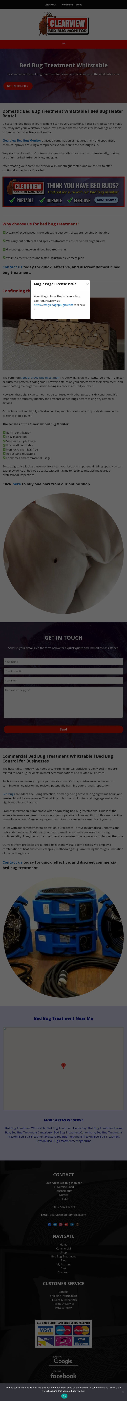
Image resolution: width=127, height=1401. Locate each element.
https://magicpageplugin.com (53, 305)
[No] (123, 1392)
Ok (64, 1396)
